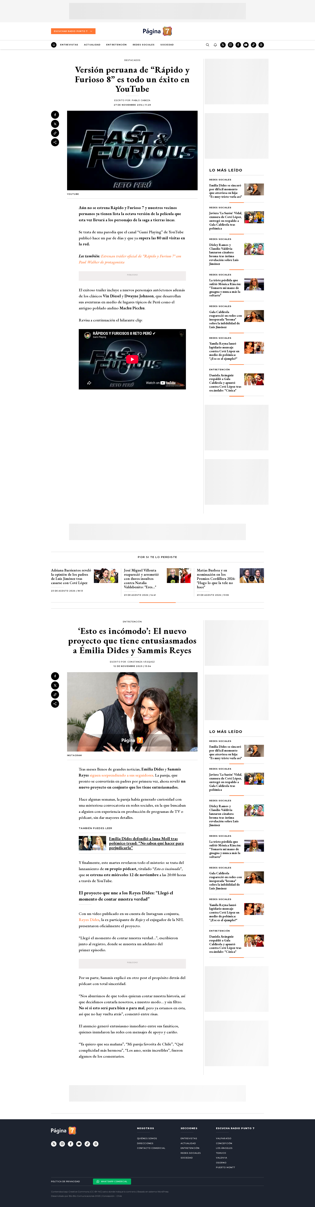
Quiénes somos (147, 1138)
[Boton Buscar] (207, 45)
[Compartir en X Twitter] (55, 124)
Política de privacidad (65, 1181)
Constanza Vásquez (141, 662)
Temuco (221, 1153)
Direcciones (145, 1143)
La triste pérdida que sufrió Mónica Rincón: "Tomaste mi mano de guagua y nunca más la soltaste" (225, 287)
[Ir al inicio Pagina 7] (157, 31)
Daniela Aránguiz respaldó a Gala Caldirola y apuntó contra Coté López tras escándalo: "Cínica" (225, 382)
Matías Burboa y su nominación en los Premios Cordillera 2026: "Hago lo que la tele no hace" (216, 578)
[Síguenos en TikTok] (253, 45)
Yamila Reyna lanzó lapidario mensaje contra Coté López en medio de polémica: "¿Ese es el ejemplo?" (224, 351)
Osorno (221, 1162)
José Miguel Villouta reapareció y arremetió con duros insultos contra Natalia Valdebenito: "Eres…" (141, 578)
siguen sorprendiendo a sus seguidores (121, 775)
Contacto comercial (151, 1148)
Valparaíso (223, 1138)
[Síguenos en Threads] (261, 45)
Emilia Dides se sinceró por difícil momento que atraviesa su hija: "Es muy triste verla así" (225, 191)
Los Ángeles (224, 1148)
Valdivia (221, 1157)
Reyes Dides (89, 919)
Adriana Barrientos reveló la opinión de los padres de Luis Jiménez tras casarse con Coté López (71, 576)
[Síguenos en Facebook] (238, 45)
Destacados (132, 60)
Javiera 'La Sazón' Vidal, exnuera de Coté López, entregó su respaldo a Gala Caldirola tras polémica (225, 220)
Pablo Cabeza (141, 100)
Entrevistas (69, 44)
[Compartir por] (55, 142)
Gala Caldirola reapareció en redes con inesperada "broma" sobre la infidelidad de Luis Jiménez (225, 319)
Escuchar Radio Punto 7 (71, 31)
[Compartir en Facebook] (55, 115)
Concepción (224, 1143)
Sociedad (167, 44)
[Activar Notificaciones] (215, 45)
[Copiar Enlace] (55, 133)
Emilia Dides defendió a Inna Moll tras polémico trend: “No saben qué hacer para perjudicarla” (146, 843)
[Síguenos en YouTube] (246, 45)
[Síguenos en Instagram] (230, 45)
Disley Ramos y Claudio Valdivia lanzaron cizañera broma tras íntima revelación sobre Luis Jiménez (224, 254)
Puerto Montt (225, 1167)
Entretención (116, 44)
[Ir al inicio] (54, 45)
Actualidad (92, 44)
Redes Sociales (144, 44)
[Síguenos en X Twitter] (223, 45)
